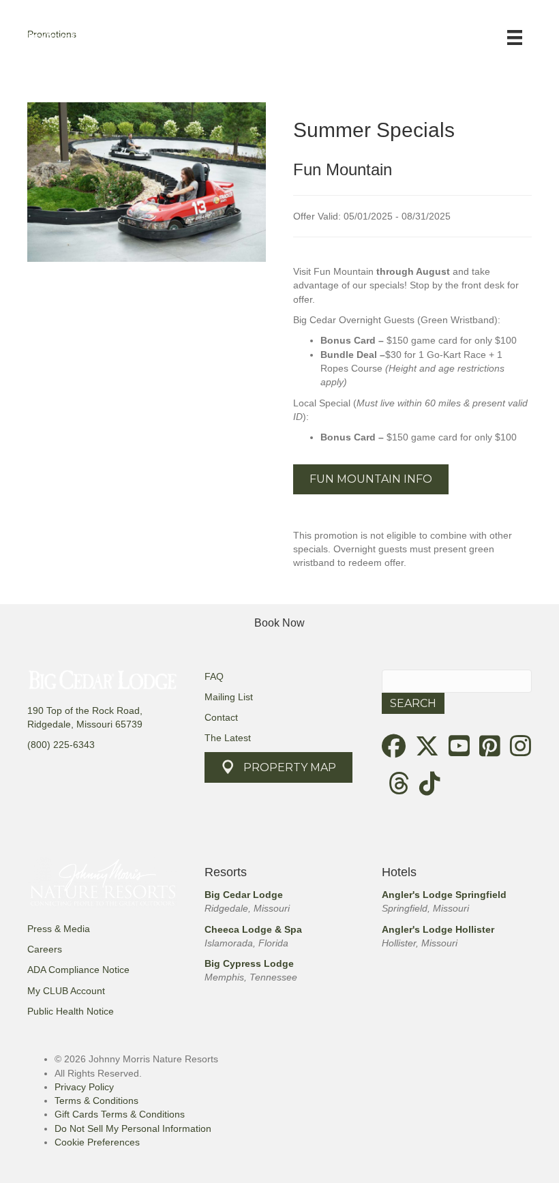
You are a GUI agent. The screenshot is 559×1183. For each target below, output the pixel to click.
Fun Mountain (342, 169)
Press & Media (58, 928)
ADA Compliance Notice (78, 969)
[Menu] (515, 37)
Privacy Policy (84, 1086)
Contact (221, 717)
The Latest (228, 737)
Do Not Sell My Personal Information (133, 1128)
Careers (44, 949)
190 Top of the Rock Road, (84, 710)
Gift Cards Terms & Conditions (120, 1114)
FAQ (214, 676)
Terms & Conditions (96, 1100)
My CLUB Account (66, 990)
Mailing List (229, 696)
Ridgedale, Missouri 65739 (84, 724)
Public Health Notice (70, 1011)
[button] (371, 479)
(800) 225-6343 (61, 744)
